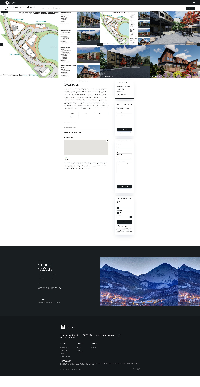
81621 (80, 168)
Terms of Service (119, 190)
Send (43, 299)
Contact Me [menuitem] (93, 347)
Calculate (124, 221)
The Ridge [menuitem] (62, 353)
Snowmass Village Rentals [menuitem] (65, 356)
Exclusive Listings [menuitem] (63, 345)
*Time (117, 156)
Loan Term (119, 201)
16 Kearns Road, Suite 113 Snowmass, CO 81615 (69, 336)
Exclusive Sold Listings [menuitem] (64, 347)
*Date (117, 152)
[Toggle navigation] (194, 2)
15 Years (124, 202)
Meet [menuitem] (92, 345)
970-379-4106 (121, 89)
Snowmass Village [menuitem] (63, 350)
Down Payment (119, 210)
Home (65, 168)
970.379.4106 (87, 335)
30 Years (119, 202)
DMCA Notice (81, 369)
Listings (68, 168)
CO (71, 168)
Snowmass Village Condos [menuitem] (65, 351)
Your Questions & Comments (121, 161)
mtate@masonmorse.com (105, 335)
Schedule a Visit (128, 141)
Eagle (74, 168)
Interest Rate (119, 215)
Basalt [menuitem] (78, 348)
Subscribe (124, 129)
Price (117, 205)
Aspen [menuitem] (78, 345)
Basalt (77, 168)
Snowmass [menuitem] (79, 347)
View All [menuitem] (78, 350)
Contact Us (120, 141)
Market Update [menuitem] (80, 351)
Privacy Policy (123, 125)
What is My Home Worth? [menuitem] (65, 348)
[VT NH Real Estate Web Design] (136, 369)
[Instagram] (118, 336)
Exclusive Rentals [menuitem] (63, 354)
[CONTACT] (190, 8)
